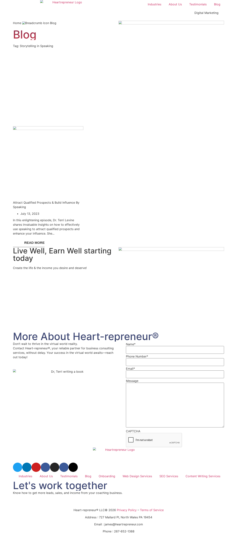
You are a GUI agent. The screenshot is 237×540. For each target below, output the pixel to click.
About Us (175, 4)
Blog (217, 4)
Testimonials (198, 4)
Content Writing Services (203, 476)
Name (131, 344)
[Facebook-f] (45, 467)
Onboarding (107, 476)
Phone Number (137, 356)
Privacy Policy (127, 510)
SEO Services (168, 476)
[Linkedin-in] (26, 467)
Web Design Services (137, 476)
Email (130, 368)
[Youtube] (36, 467)
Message (132, 380)
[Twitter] (17, 467)
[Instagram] (54, 467)
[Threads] (73, 467)
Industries (154, 4)
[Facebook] (64, 467)
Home (17, 23)
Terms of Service (152, 510)
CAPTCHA (133, 431)
